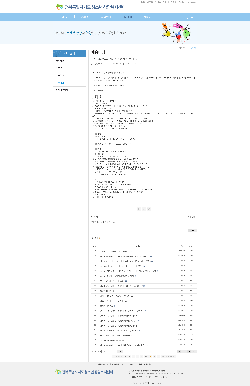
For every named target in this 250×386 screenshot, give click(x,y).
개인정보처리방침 (145, 364)
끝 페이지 (169, 356)
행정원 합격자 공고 (108, 291)
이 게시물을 (191, 217)
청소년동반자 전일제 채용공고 (112, 281)
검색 (119, 351)
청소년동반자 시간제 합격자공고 (113, 301)
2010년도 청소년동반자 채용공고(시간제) (117, 276)
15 (141, 356)
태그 (193, 351)
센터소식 (183, 47)
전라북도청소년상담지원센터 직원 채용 (114, 58)
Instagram (192, 2)
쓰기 (183, 351)
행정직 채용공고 (106, 306)
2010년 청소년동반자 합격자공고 (114, 340)
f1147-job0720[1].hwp (104, 222)
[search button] (187, 17)
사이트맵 (158, 2)
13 (133, 356)
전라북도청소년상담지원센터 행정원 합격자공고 (119, 316)
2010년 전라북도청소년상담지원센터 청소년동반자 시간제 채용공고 (128, 271)
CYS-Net (174, 2)
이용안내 (101, 364)
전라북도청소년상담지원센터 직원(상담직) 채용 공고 (121, 286)
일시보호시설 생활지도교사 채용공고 (115, 251)
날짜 (182, 246)
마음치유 (166, 2)
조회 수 (192, 246)
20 (163, 356)
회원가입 (150, 2)
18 (154, 356)
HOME (176, 47)
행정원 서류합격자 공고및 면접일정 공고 (116, 296)
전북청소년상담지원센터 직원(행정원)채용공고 (119, 330)
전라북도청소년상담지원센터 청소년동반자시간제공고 (122, 311)
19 (158, 356)
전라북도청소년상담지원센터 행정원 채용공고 (119, 321)
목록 (193, 230)
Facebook (182, 2)
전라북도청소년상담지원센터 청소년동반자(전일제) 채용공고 (125, 256)
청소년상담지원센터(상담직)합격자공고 (116, 335)
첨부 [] (96, 217)
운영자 (97, 63)
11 (125, 356)
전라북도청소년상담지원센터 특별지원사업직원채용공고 (123, 345)
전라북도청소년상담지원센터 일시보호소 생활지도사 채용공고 (125, 261)
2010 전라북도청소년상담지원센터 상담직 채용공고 (121, 266)
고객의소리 (129, 364)
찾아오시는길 (115, 364)
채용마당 (192, 47)
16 (146, 356)
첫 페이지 (118, 356)
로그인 (143, 2)
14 (137, 356)
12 (129, 356)
